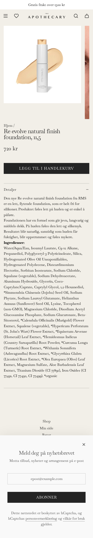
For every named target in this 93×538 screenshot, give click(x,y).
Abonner (46, 497)
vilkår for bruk (74, 518)
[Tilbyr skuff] (16, 15)
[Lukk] (83, 444)
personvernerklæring (41, 518)
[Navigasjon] (5, 15)
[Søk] (75, 15)
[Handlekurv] (86, 15)
